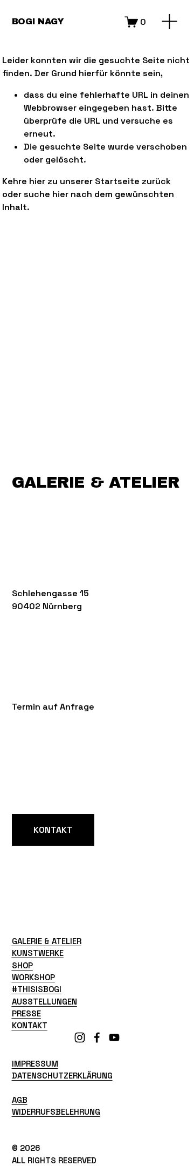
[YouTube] (114, 1037)
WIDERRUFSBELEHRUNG (56, 1112)
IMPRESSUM (35, 1064)
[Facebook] (97, 1037)
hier (37, 181)
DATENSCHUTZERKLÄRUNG (62, 1075)
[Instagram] (79, 1037)
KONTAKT (53, 829)
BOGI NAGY (38, 21)
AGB (19, 1100)
